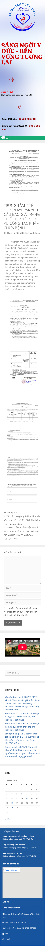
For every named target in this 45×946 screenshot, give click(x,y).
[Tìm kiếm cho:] (22, 672)
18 (12, 803)
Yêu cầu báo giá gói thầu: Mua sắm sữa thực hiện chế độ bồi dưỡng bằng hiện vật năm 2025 (22, 520)
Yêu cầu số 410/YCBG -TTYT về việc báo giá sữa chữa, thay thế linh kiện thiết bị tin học (22, 726)
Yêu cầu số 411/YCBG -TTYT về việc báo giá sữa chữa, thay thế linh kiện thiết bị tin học (22, 716)
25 (12, 807)
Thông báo (12, 512)
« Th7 (7, 818)
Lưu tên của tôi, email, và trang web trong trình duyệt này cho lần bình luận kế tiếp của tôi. (20, 611)
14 (27, 798)
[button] (7, 138)
